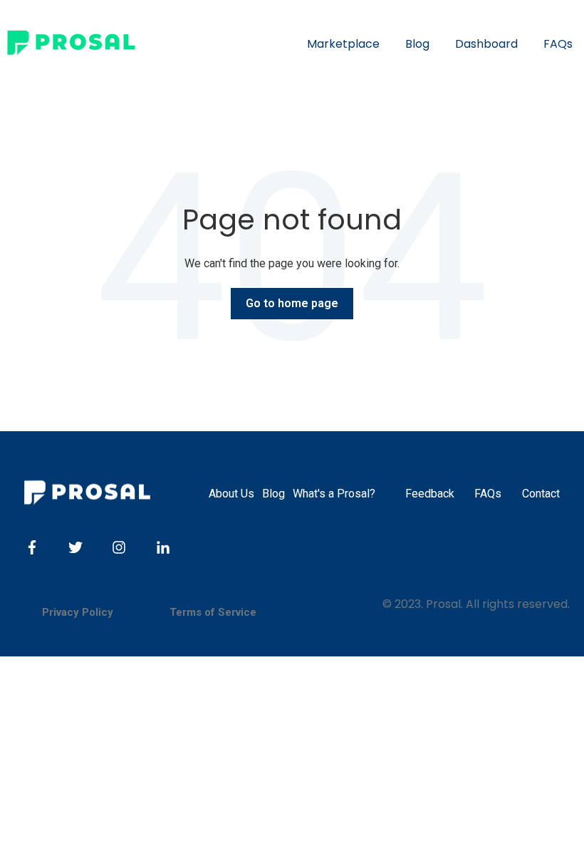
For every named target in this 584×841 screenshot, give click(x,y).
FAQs (558, 44)
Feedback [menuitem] (429, 493)
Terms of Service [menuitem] (213, 612)
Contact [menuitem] (541, 493)
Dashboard (486, 44)
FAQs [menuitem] (487, 493)
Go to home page (292, 303)
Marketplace (343, 44)
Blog (417, 44)
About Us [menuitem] (231, 493)
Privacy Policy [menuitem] (77, 612)
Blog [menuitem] (273, 493)
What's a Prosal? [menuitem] (334, 493)
